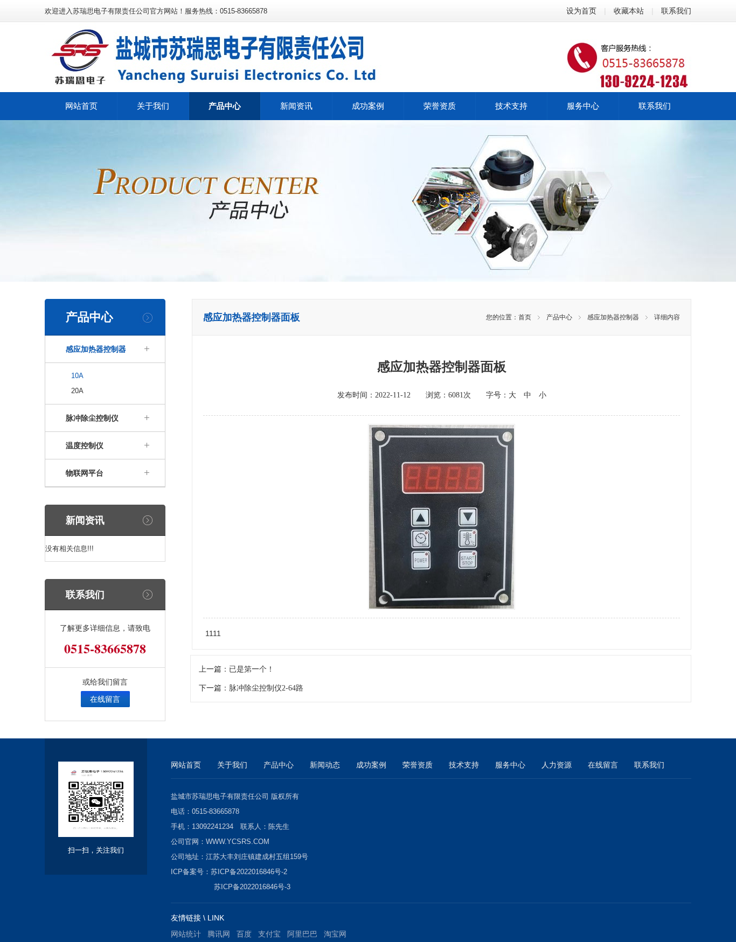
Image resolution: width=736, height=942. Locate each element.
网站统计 (186, 934)
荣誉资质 (417, 764)
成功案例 (371, 764)
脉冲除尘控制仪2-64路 (266, 688)
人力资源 (556, 764)
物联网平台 (84, 473)
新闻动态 (325, 764)
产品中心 (559, 317)
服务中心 (510, 764)
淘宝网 (335, 934)
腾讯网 (218, 934)
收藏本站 (629, 10)
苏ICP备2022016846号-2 (249, 872)
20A (77, 391)
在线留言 (105, 699)
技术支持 (464, 764)
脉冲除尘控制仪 (92, 418)
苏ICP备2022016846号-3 (252, 887)
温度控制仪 (84, 445)
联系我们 (676, 10)
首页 (524, 317)
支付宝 (269, 934)
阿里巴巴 (302, 934)
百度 (244, 934)
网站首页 (186, 764)
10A (77, 376)
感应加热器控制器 (96, 349)
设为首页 (581, 10)
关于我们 (232, 764)
